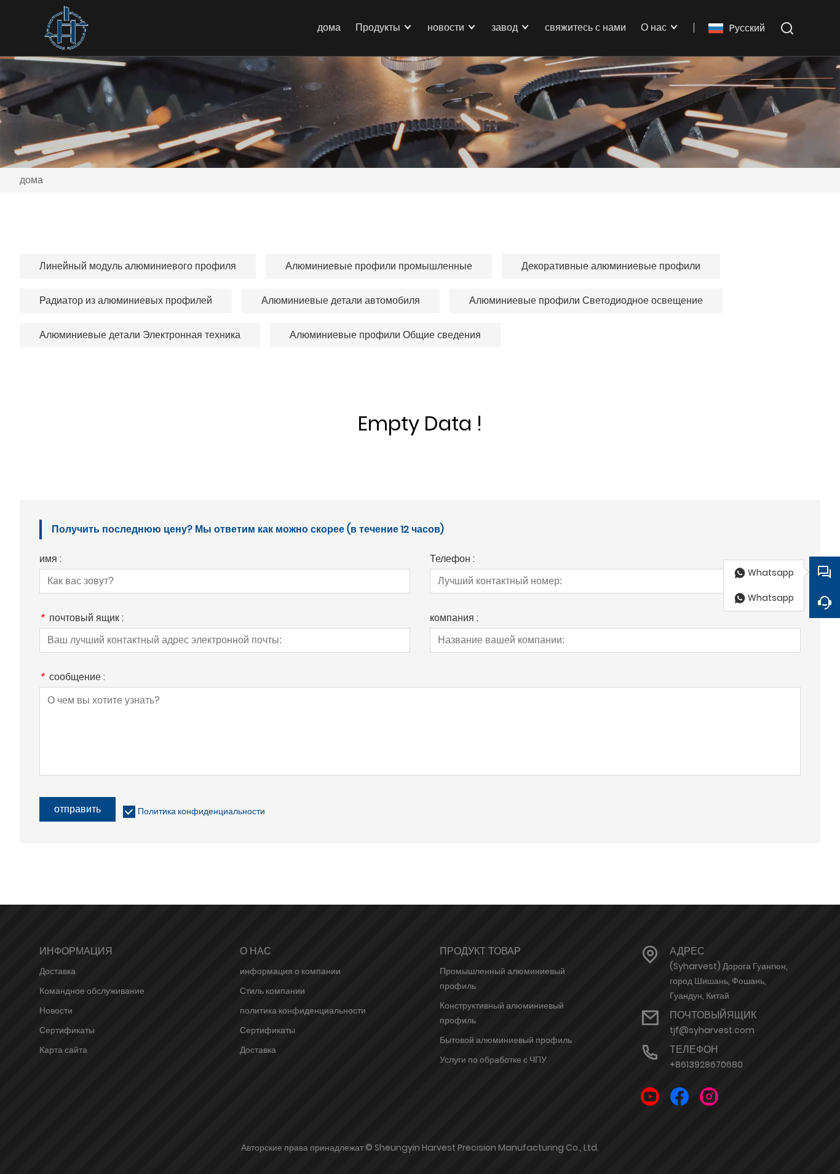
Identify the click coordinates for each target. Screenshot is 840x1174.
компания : (454, 619)
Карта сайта (63, 1050)
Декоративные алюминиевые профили (610, 266)
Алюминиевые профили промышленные (378, 266)
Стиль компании (272, 991)
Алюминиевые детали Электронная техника (139, 335)
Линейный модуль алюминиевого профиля (137, 266)
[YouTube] (650, 1097)
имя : (50, 560)
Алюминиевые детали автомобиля (340, 300)
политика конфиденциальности (303, 1010)
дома (31, 180)
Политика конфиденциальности (201, 811)
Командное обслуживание (92, 991)
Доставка (57, 971)
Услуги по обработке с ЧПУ (493, 1059)
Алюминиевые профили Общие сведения (385, 335)
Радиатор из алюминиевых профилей (125, 300)
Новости (56, 1010)
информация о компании (290, 971)
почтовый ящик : (81, 619)
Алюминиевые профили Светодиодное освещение (586, 300)
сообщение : (72, 678)
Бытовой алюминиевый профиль (506, 1040)
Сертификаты (67, 1030)
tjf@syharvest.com (712, 1030)
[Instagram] (709, 1097)
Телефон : (452, 560)
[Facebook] (679, 1097)
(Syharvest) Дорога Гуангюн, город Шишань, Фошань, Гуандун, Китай (729, 981)
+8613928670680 (706, 1064)
